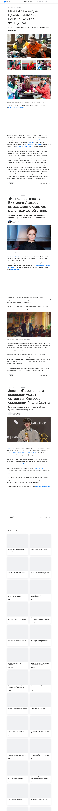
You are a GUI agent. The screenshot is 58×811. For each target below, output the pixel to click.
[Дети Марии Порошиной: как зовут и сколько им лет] (17, 590)
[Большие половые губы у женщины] (17, 658)
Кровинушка (27, 146)
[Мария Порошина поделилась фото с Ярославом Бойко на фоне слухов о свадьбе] (40, 635)
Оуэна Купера (32, 452)
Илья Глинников (29, 144)
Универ (18, 146)
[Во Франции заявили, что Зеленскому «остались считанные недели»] (40, 613)
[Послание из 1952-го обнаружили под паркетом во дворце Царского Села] (40, 658)
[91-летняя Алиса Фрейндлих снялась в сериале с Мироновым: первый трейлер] (17, 613)
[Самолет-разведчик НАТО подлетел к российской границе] (40, 703)
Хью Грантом (39, 468)
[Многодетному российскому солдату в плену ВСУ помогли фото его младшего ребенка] (17, 544)
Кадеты (30, 142)
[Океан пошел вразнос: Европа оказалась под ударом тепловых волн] (17, 681)
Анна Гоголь (15, 221)
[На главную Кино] (8, 1)
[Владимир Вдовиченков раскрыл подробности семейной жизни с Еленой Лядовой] (17, 635)
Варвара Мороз (15, 269)
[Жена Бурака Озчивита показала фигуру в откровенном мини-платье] (40, 772)
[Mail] (5, 1)
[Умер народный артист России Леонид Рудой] (40, 590)
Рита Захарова (16, 413)
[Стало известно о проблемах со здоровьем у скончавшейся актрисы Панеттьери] (40, 567)
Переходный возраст (20, 452)
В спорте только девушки (16, 107)
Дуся (23, 7)
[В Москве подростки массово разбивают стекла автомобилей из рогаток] (40, 544)
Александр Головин (38, 140)
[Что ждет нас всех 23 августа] (40, 681)
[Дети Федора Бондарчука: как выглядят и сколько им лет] (40, 794)
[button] (29, 46)
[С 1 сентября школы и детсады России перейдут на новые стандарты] (17, 567)
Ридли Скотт (11, 448)
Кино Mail (23, 195)
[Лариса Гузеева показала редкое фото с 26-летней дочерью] (17, 703)
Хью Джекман (24, 464)
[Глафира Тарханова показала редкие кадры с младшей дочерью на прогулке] (17, 726)
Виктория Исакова (13, 256)
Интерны (38, 144)
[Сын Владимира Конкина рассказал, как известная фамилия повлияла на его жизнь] (17, 794)
